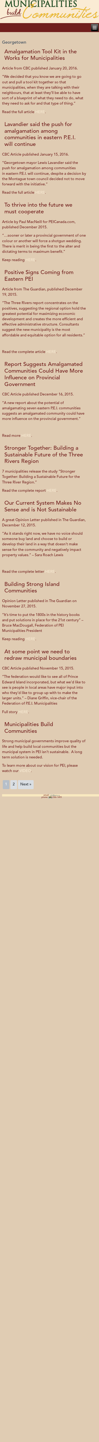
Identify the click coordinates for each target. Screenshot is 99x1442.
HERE (40, 112)
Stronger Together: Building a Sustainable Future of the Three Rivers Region (43, 455)
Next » (25, 784)
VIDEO (25, 771)
